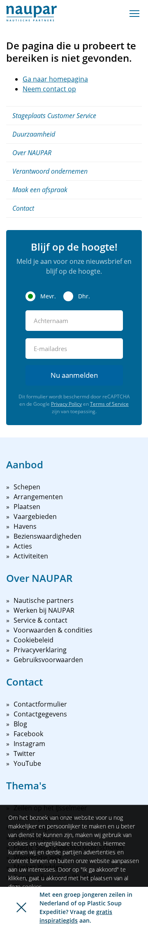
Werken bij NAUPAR (44, 610)
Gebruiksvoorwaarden (48, 659)
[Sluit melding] (21, 907)
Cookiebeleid (33, 639)
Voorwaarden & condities (53, 630)
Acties (23, 546)
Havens (25, 526)
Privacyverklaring (40, 649)
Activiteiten (31, 556)
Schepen (27, 486)
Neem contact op (49, 88)
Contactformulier (40, 704)
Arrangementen (38, 496)
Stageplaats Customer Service (54, 115)
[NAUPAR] (31, 13)
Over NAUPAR (31, 152)
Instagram (29, 743)
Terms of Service (109, 403)
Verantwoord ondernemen (50, 171)
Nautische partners (44, 600)
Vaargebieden (35, 516)
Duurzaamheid (33, 134)
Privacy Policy (66, 403)
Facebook (28, 733)
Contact (23, 208)
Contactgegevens (40, 714)
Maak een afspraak (39, 189)
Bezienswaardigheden (47, 536)
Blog (20, 723)
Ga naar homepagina (55, 79)
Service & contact (40, 620)
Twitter (24, 753)
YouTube (27, 763)
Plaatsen (27, 506)
